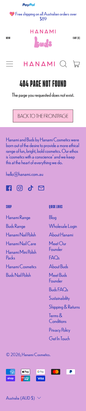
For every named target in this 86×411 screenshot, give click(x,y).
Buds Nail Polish (18, 275)
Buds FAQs (58, 289)
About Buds (58, 266)
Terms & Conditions (57, 318)
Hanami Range (18, 217)
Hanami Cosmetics (21, 266)
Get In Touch (59, 338)
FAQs (54, 257)
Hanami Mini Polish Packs (21, 254)
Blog (52, 217)
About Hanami (61, 234)
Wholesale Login (63, 226)
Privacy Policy (59, 330)
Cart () (76, 38)
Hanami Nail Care (21, 243)
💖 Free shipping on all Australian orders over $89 (43, 16)
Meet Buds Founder (58, 277)
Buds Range (15, 226)
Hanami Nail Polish (21, 234)
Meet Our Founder (57, 246)
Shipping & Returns (64, 307)
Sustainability (59, 298)
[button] (63, 64)
